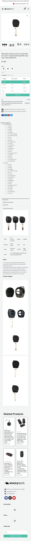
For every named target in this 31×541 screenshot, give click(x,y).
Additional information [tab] (8, 202)
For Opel (10, 151)
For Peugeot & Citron (12, 153)
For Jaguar (10, 143)
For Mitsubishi (11, 148)
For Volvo (10, 193)
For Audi (10, 126)
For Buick (10, 131)
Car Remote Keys (7, 124)
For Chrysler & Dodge (12, 135)
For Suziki (10, 188)
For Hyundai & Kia (11, 142)
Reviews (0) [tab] (5, 205)
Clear (2, 72)
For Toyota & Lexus (12, 159)
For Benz (10, 127)
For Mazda (10, 146)
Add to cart (17, 95)
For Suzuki (10, 158)
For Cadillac (10, 132)
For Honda (10, 140)
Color (2, 66)
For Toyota (10, 190)
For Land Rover (11, 145)
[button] (2, 9)
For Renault (10, 154)
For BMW (10, 129)
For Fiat (9, 137)
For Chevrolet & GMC (12, 134)
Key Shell (6, 163)
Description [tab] (5, 200)
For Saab (10, 156)
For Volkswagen (11, 161)
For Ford (9, 139)
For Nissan (10, 150)
